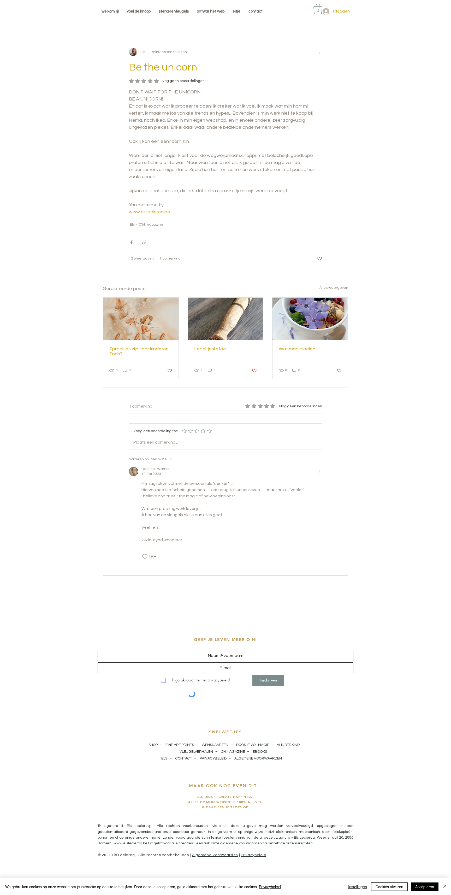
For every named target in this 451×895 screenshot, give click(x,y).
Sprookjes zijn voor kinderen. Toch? (139, 351)
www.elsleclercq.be (130, 843)
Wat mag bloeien (297, 348)
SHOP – (156, 745)
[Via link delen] (144, 242)
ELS (164, 758)
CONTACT (183, 758)
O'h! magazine (151, 224)
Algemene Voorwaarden (215, 855)
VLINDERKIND (288, 745)
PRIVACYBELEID (213, 758)
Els (132, 224)
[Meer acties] (319, 52)
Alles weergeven (333, 288)
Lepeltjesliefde (210, 348)
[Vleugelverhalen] (141, 319)
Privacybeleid (253, 855)
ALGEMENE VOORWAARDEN (258, 758)
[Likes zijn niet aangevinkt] (144, 557)
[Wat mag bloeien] (310, 319)
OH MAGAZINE (233, 751)
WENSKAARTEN (215, 745)
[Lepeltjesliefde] (225, 319)
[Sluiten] (445, 886)
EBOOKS (260, 751)
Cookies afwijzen (389, 886)
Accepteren (424, 886)
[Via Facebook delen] (131, 242)
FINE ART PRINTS (179, 745)
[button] (317, 9)
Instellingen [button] (357, 886)
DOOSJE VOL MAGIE (252, 745)
